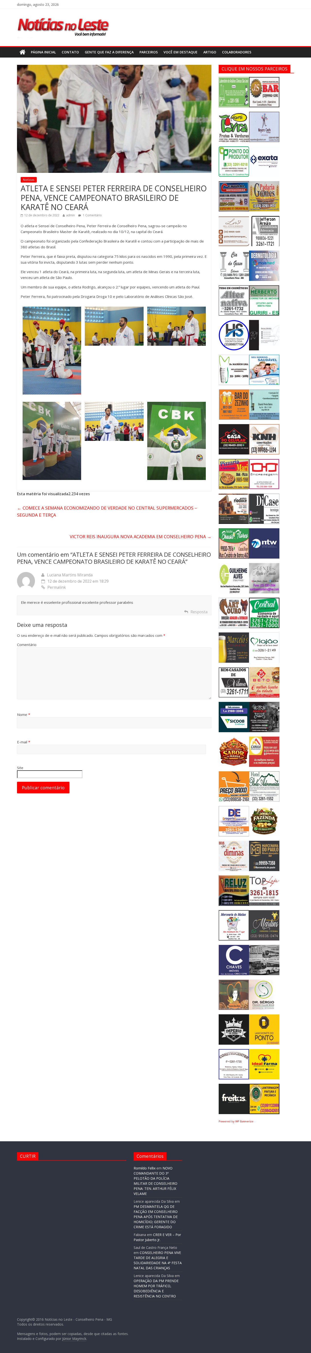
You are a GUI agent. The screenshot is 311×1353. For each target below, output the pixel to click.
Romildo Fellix (145, 1168)
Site (20, 767)
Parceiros (148, 52)
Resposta (198, 611)
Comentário (26, 644)
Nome (23, 714)
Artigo (209, 52)
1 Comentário (92, 215)
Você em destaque (181, 52)
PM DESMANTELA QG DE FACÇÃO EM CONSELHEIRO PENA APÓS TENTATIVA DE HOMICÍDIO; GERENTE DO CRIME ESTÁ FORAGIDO (156, 1216)
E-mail (23, 742)
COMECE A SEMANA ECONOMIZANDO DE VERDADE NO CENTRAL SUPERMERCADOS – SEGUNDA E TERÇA (107, 511)
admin (70, 215)
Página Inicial (43, 52)
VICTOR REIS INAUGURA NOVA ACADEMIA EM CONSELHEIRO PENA (140, 536)
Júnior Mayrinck (74, 1338)
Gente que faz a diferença (109, 52)
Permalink (56, 587)
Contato (70, 52)
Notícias (28, 180)
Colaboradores (236, 52)
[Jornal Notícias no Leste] (63, 16)
